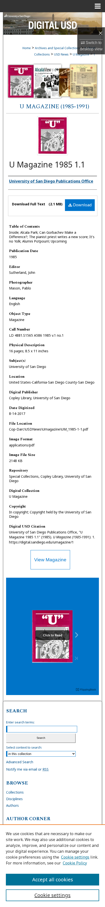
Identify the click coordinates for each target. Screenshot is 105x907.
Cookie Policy (75, 863)
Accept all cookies (52, 879)
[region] (52, 865)
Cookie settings (75, 857)
